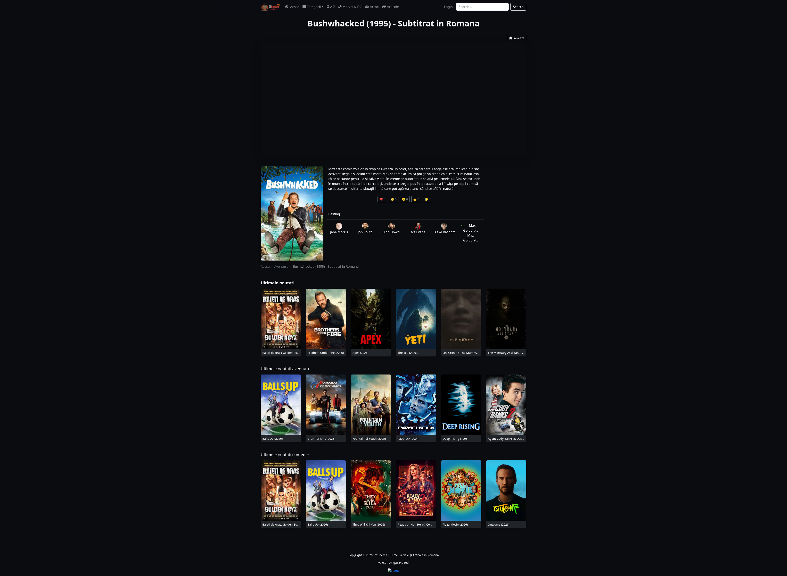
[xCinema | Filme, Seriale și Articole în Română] (270, 7)
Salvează (518, 38)
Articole (393, 7)
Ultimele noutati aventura (285, 368)
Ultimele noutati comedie (285, 454)
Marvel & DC (352, 7)
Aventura (281, 266)
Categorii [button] (314, 7)
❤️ (382, 199)
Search (518, 7)
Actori (374, 7)
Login (448, 7)
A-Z (332, 7)
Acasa (294, 7)
